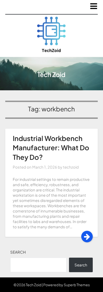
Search (18, 252)
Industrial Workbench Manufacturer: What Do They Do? (51, 148)
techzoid (71, 167)
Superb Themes (77, 284)
